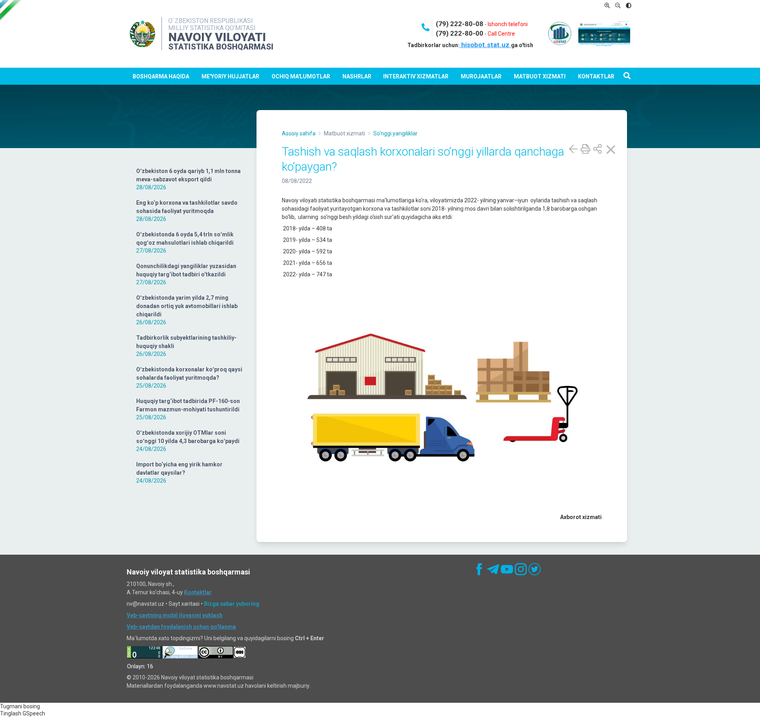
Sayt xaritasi (184, 604)
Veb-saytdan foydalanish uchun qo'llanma (181, 627)
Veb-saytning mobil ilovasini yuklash (174, 615)
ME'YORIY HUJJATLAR (230, 76)
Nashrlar (356, 76)
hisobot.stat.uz (485, 45)
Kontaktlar (596, 76)
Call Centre (501, 33)
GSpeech (34, 713)
